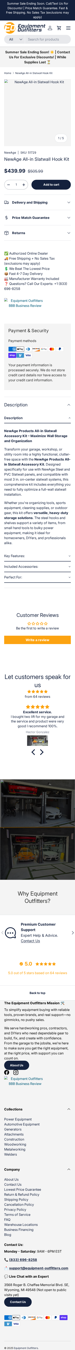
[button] (37, 418)
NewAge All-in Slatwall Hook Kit (33, 73)
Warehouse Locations (21, 1224)
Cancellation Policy (19, 1204)
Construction (14, 1139)
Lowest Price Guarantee (22, 1189)
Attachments (14, 1134)
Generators (12, 1129)
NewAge (10, 152)
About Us (16, 1065)
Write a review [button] (37, 640)
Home (7, 73)
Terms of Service (17, 1214)
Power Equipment (18, 1119)
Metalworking (14, 1149)
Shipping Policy (16, 1199)
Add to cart (51, 184)
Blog (7, 1235)
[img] (37, 691)
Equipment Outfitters (26, 1348)
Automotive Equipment (22, 1124)
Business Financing (19, 1230)
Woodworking (15, 1144)
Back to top (37, 993)
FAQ (7, 1219)
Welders (10, 1154)
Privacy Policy (15, 1209)
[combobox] (37, 39)
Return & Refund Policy (21, 1194)
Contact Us (30, 941)
